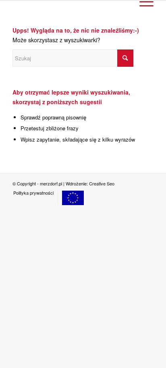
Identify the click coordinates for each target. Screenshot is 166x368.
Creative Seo (101, 183)
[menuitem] (33, 193)
